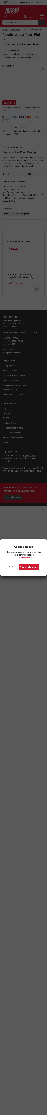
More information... (23, 558)
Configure (13, 567)
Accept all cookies (29, 567)
